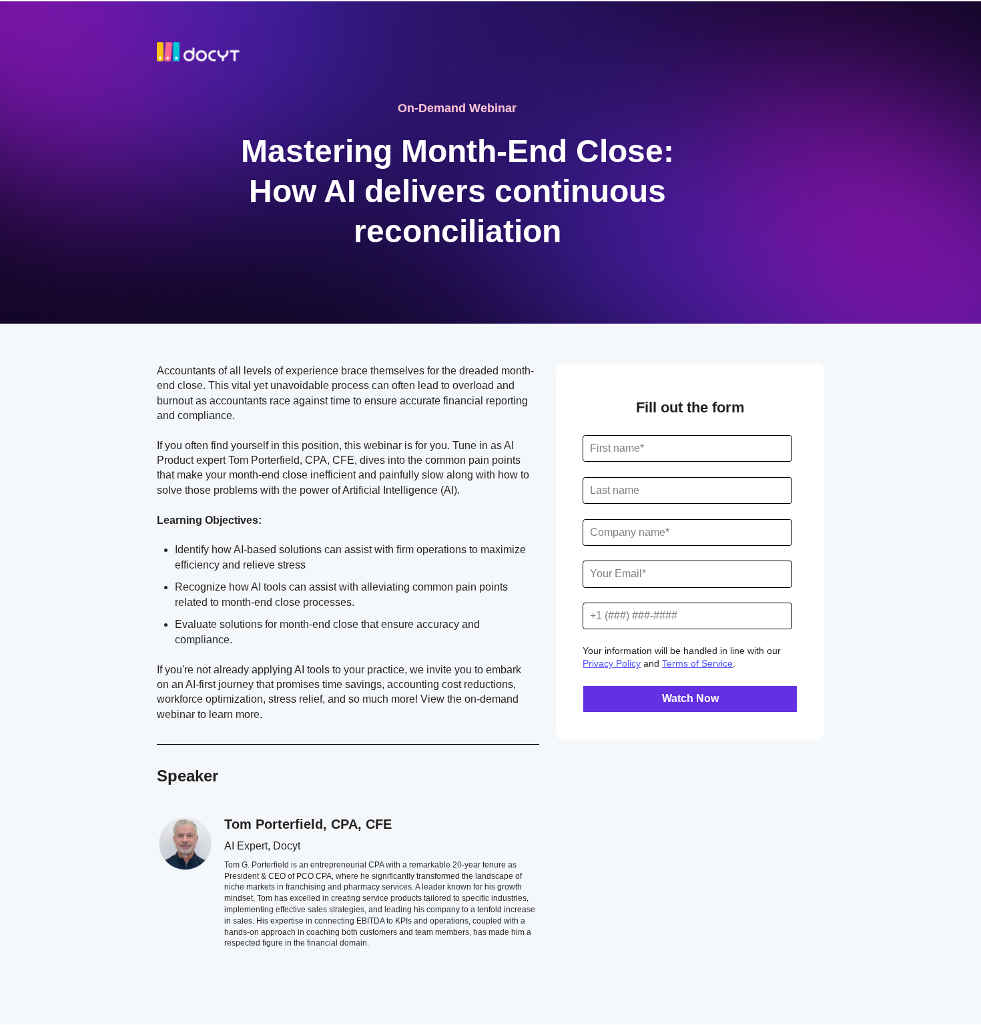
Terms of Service (697, 663)
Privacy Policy (612, 663)
